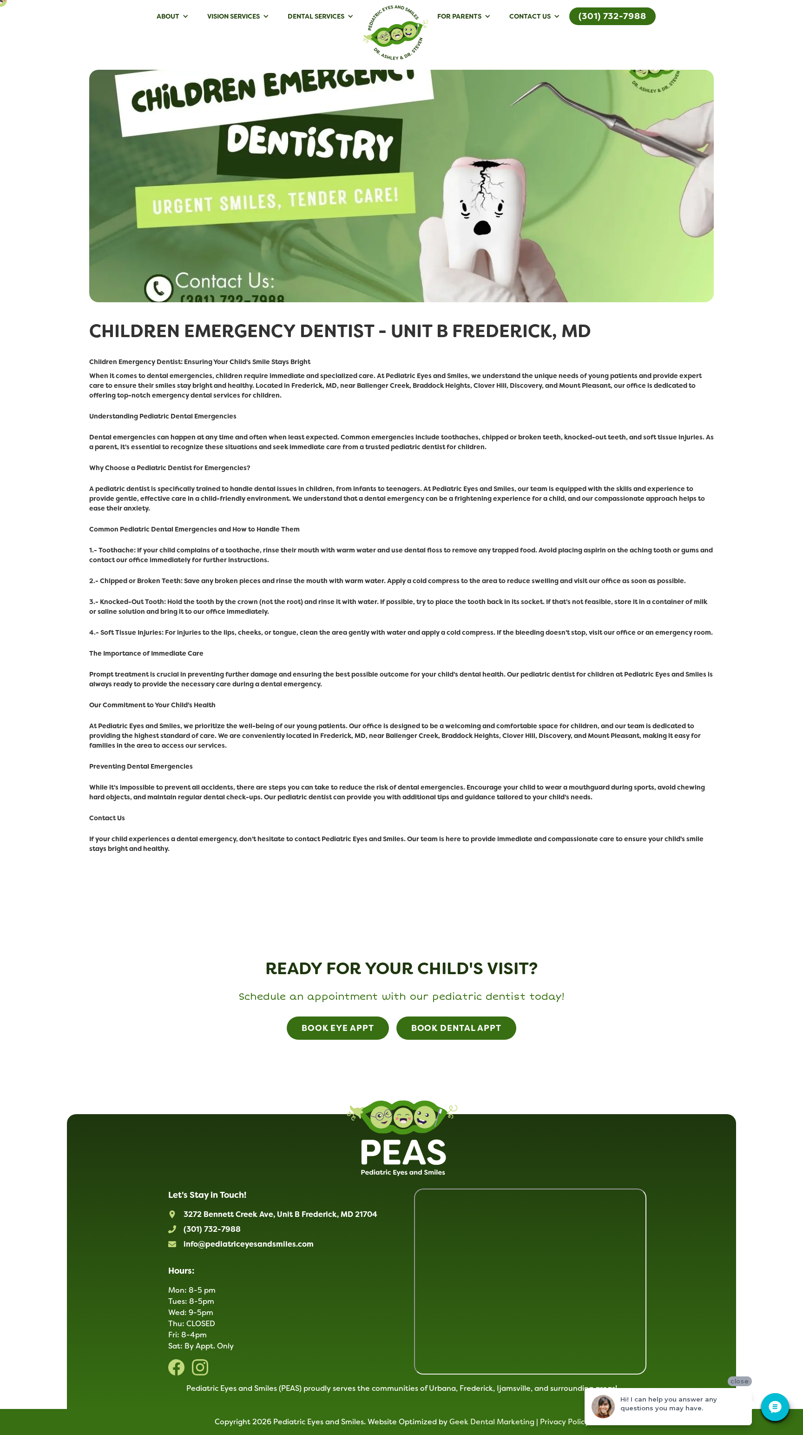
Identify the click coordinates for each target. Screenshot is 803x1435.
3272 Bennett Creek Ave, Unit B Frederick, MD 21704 (280, 1214)
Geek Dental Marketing (491, 1422)
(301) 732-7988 (612, 16)
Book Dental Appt (456, 1028)
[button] (172, 16)
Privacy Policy (564, 1422)
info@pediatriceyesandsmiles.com (249, 1244)
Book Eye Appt (338, 1028)
